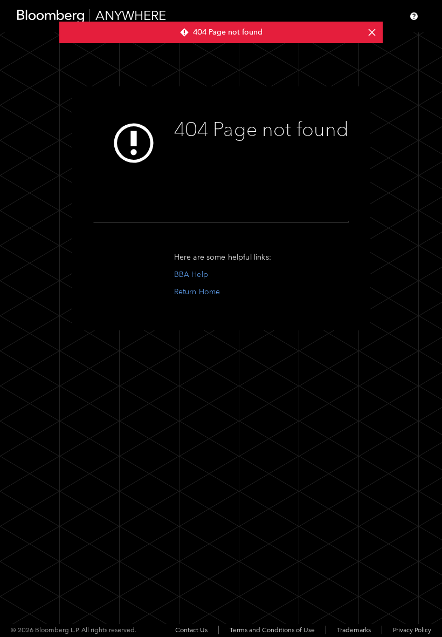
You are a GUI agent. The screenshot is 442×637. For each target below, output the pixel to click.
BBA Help (191, 274)
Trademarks (354, 630)
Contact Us (191, 630)
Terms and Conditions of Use (272, 630)
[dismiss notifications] (372, 32)
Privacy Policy (412, 630)
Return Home (197, 292)
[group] (221, 32)
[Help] (414, 16)
